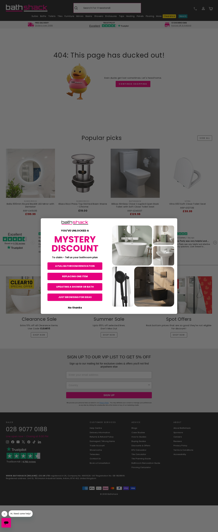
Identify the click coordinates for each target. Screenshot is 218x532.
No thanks (75, 307)
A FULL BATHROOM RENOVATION (75, 266)
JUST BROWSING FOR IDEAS (75, 297)
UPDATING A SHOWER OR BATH (75, 286)
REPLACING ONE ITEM (75, 276)
